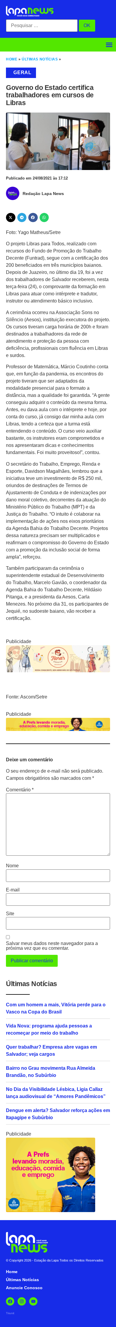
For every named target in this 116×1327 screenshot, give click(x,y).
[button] (109, 44)
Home (11, 59)
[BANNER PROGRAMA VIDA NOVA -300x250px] (50, 1210)
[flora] (58, 670)
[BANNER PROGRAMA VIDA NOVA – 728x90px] (58, 729)
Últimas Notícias (40, 59)
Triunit (10, 1313)
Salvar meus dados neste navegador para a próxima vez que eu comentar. (52, 946)
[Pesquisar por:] (42, 25)
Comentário (20, 790)
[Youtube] (33, 1301)
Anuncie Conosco (24, 1287)
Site (10, 913)
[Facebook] (10, 1301)
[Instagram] (22, 1301)
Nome (12, 865)
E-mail (13, 890)
